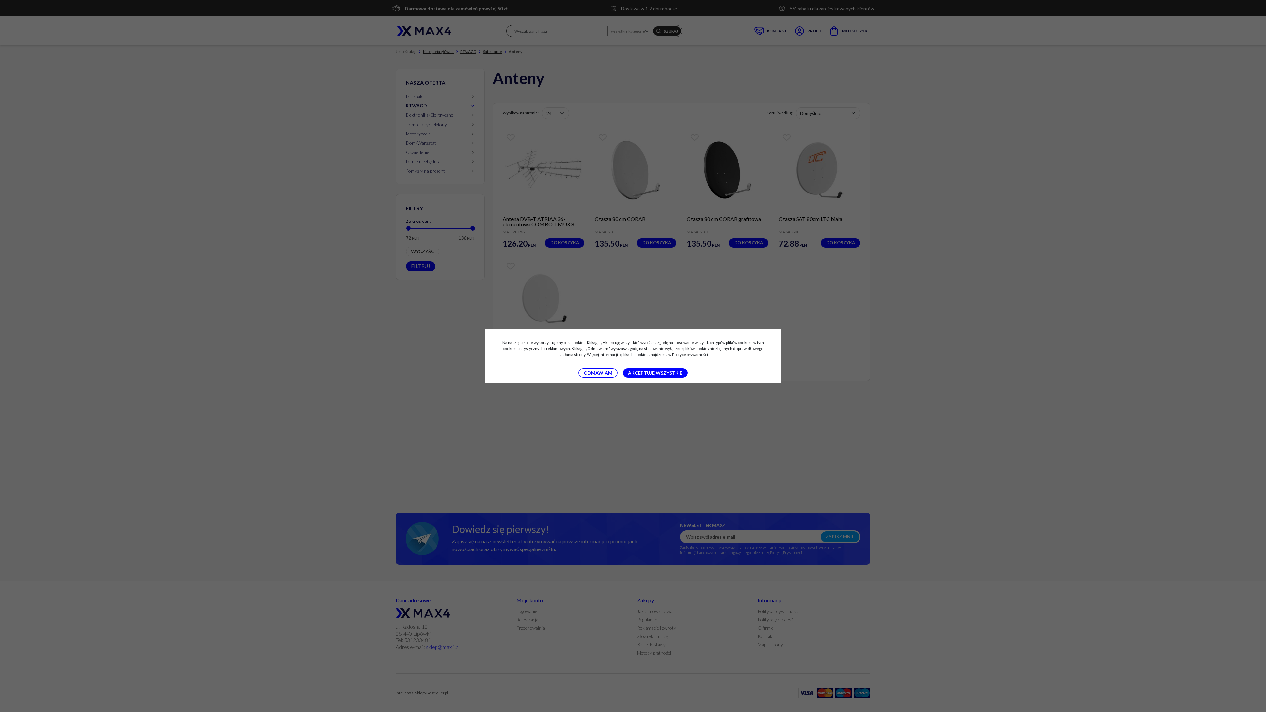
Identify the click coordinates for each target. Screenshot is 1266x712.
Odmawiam (598, 373)
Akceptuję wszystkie (655, 373)
